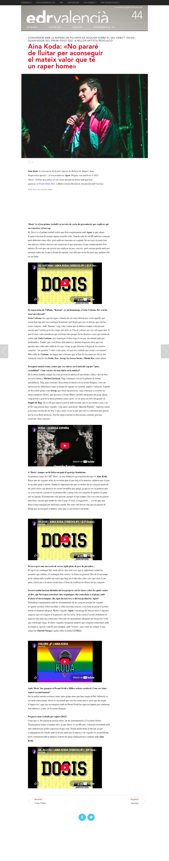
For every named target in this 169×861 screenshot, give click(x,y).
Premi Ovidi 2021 (47, 183)
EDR (61, 3)
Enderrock (26, 3)
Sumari (32, 27)
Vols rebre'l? (90, 3)
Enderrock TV (104, 27)
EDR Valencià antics (110, 3)
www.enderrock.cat (45, 3)
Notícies (55, 27)
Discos (77, 27)
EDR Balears (73, 3)
